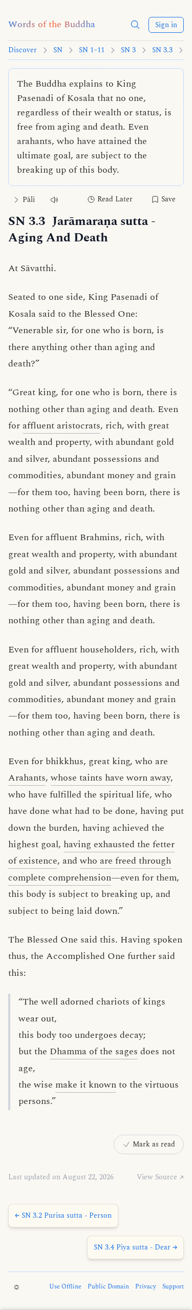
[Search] (135, 24)
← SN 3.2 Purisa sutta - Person (63, 1215)
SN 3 (128, 50)
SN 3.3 (162, 50)
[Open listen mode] (54, 199)
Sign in (166, 24)
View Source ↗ (160, 1177)
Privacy (145, 1287)
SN (57, 50)
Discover (22, 50)
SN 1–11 (91, 50)
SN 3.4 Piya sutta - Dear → (135, 1247)
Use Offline (65, 1287)
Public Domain (108, 1287)
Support (173, 1287)
